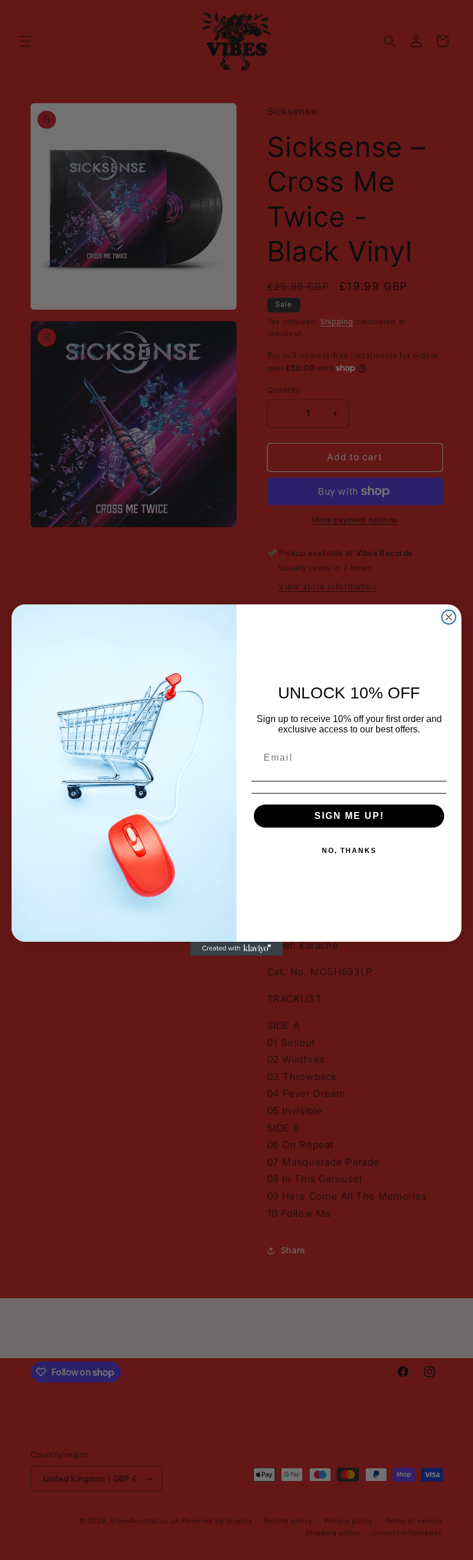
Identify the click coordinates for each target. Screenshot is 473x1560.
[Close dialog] (449, 617)
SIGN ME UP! (349, 816)
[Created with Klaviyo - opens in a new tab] (236, 949)
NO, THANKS (349, 851)
